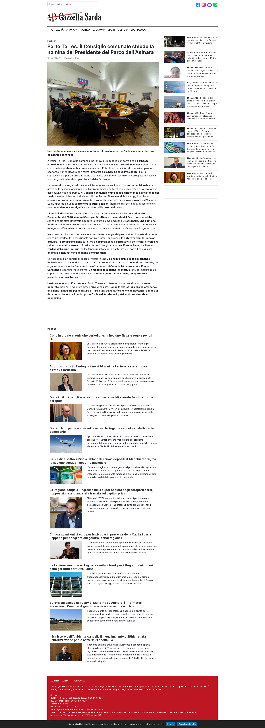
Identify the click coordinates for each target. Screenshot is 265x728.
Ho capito (171, 724)
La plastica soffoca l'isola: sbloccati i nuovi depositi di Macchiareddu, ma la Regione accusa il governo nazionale (103, 460)
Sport (111, 29)
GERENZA (54, 681)
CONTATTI (66, 681)
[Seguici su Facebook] (198, 4)
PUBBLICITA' (79, 681)
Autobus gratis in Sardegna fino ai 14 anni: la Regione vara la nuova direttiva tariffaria (98, 368)
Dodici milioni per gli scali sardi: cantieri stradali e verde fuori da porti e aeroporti (101, 399)
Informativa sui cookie (187, 724)
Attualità (57, 29)
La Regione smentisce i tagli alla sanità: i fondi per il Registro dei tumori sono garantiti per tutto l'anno (101, 567)
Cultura (123, 29)
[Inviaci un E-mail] (210, 4)
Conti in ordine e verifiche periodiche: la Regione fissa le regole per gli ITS (101, 337)
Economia (98, 29)
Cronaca (71, 29)
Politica (85, 29)
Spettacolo (138, 29)
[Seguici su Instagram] (204, 4)
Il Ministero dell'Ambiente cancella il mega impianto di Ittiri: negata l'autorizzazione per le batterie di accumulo (98, 638)
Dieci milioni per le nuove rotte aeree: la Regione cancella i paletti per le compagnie (102, 430)
